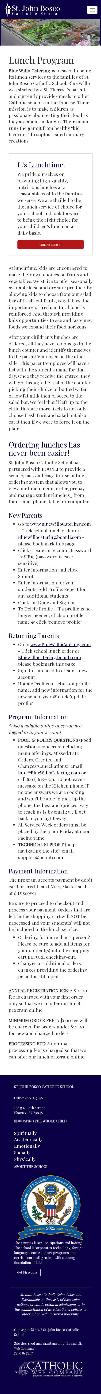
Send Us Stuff (23, 1353)
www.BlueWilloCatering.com (60, 524)
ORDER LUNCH (51, 245)
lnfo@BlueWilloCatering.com (49, 772)
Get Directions (27, 1272)
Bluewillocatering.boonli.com (49, 537)
